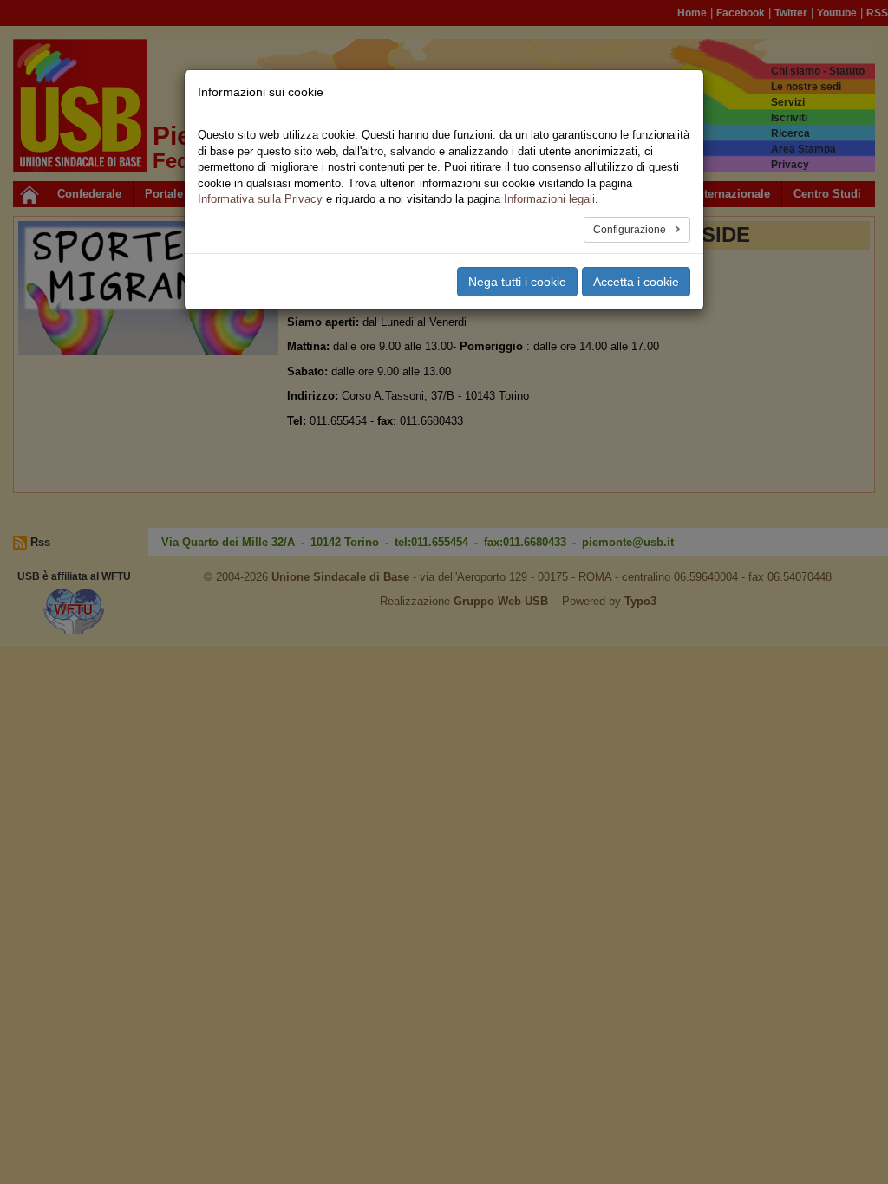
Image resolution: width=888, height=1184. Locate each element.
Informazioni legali (549, 198)
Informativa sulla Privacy (260, 198)
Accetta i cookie (636, 282)
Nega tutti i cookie (517, 282)
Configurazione (631, 230)
